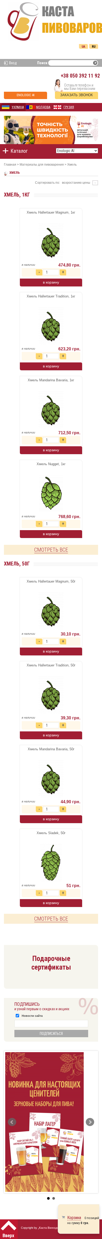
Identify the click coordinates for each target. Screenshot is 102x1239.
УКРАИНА (18, 107)
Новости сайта (32, 1015)
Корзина (74, 1217)
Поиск (42, 63)
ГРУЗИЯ (69, 107)
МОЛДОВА (43, 107)
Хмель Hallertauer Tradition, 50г (51, 665)
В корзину (51, 282)
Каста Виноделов (51, 1227)
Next (90, 1122)
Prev (12, 1122)
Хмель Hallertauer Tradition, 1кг (51, 296)
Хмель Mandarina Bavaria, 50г (51, 749)
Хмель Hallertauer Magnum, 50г (51, 581)
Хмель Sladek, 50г (51, 833)
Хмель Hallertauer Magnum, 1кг (51, 212)
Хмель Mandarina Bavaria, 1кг (51, 380)
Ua (83, 46)
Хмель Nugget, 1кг (51, 464)
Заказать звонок (76, 95)
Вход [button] (13, 63)
